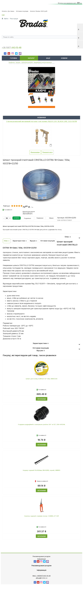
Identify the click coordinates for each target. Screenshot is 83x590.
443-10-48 (16, 47)
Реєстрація (14, 18)
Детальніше (41, 399)
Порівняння (40, 218)
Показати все (47, 152)
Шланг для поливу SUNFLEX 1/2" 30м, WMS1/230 (41, 379)
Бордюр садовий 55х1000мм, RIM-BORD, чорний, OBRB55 (41, 470)
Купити (16, 218)
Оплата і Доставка (8, 11)
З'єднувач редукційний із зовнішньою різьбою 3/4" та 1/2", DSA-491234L (41, 424)
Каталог (31, 58)
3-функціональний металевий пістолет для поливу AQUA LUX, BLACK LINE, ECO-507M (41, 121)
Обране (51, 218)
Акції (48, 58)
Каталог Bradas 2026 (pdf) (38, 11)
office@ (38, 578)
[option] (41, 193)
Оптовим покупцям (22, 11)
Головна (13, 58)
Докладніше (35, 152)
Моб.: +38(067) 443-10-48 (42, 576)
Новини (64, 58)
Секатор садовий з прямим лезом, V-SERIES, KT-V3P (41, 516)
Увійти (6, 18)
